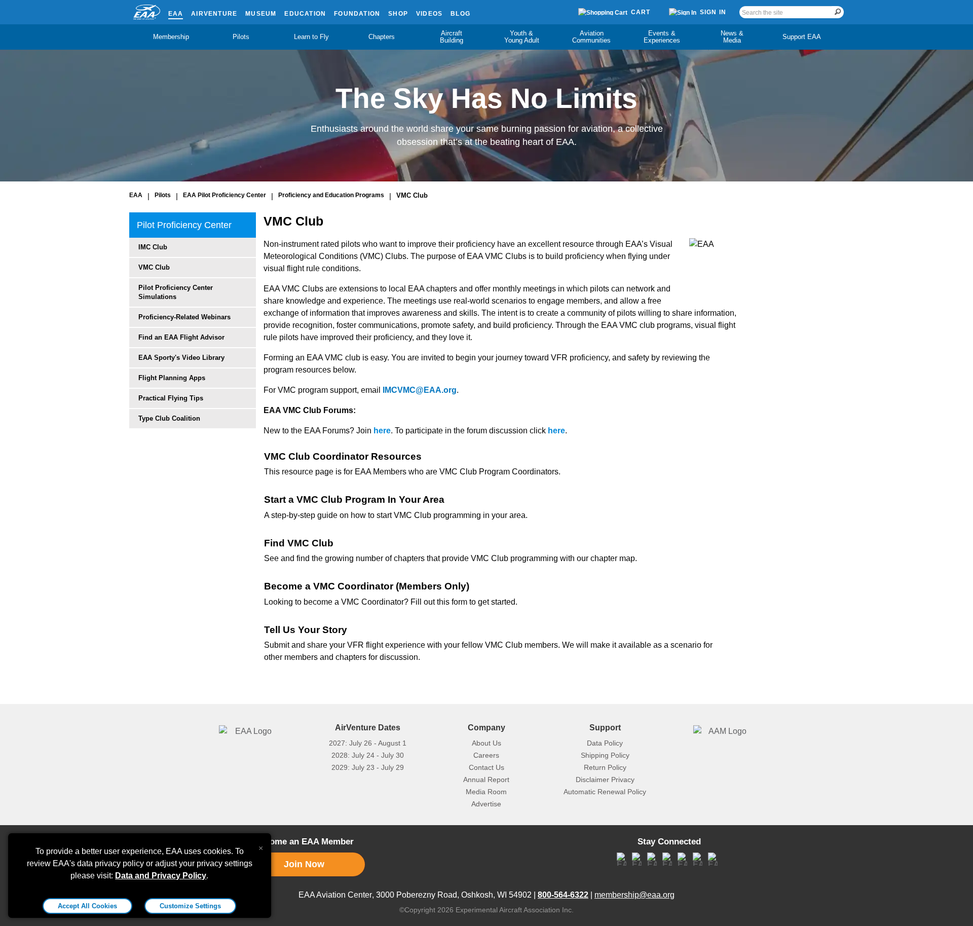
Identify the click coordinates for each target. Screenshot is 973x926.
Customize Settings (190, 906)
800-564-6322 (563, 895)
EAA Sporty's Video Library (181, 357)
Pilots (241, 37)
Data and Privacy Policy (160, 875)
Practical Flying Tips (170, 398)
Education (305, 13)
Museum (260, 13)
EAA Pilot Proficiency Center (224, 195)
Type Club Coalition (169, 418)
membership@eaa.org (634, 895)
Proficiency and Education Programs (331, 195)
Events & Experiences (662, 36)
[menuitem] (171, 37)
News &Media (732, 36)
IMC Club (152, 247)
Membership (171, 37)
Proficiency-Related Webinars (184, 317)
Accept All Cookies (87, 906)
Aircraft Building (451, 36)
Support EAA (801, 37)
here (382, 430)
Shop (398, 13)
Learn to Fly (311, 37)
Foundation (357, 13)
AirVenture (214, 13)
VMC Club (412, 195)
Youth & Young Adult (521, 36)
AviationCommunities (591, 36)
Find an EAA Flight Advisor (181, 337)
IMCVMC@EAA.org (420, 390)
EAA (175, 13)
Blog (460, 13)
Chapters (381, 37)
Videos (429, 13)
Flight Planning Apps (171, 378)
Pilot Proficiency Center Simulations (175, 292)
